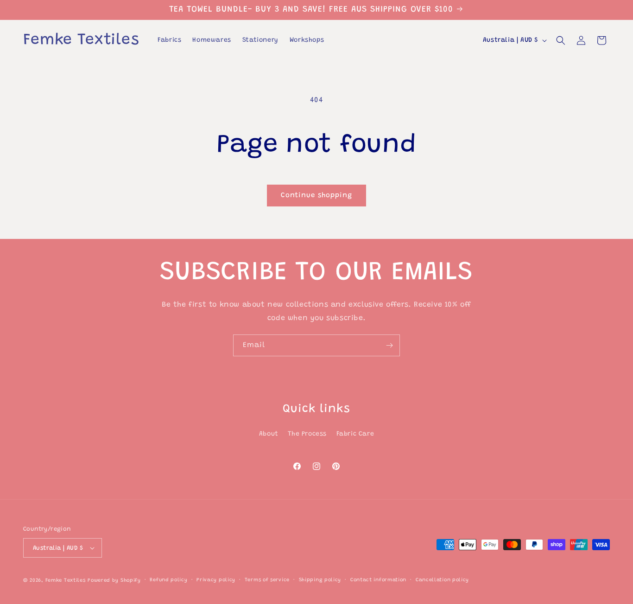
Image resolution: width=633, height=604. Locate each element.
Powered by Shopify (114, 580)
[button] (561, 40)
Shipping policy (320, 580)
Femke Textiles (65, 580)
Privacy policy (215, 580)
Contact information (378, 580)
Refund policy (168, 580)
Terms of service (267, 580)
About (269, 434)
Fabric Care (355, 434)
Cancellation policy (442, 580)
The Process (307, 434)
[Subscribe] (389, 345)
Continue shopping (316, 195)
